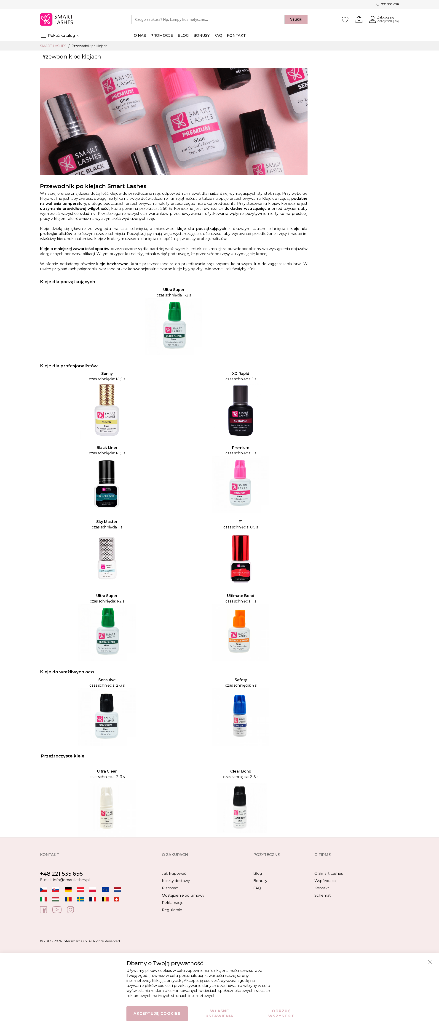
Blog (257, 873)
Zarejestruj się (388, 21)
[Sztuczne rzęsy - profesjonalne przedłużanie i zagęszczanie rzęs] (92, 889)
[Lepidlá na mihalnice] (55, 889)
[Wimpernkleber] (68, 889)
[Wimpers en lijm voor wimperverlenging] (117, 889)
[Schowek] (345, 19)
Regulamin (172, 910)
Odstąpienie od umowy (183, 895)
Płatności (170, 888)
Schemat (322, 895)
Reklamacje (172, 903)
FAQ (257, 888)
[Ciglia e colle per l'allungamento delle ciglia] (43, 899)
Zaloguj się (385, 17)
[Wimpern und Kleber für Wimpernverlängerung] (116, 899)
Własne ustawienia (219, 1013)
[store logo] (57, 19)
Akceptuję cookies (157, 1013)
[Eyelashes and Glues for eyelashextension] (105, 889)
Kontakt (321, 888)
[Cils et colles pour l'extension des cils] (92, 899)
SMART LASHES (53, 46)
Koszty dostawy (176, 881)
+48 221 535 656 (61, 873)
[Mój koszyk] (359, 19)
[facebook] (43, 909)
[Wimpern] (80, 889)
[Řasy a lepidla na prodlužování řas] (43, 889)
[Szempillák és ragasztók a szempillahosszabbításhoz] (55, 899)
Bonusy (260, 881)
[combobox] (208, 19)
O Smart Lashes (328, 873)
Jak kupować (174, 873)
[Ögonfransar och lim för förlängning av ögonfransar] (80, 899)
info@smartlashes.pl (71, 880)
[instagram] (70, 909)
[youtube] (57, 909)
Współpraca (325, 881)
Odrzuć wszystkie (281, 1013)
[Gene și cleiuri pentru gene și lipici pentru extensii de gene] (68, 899)
